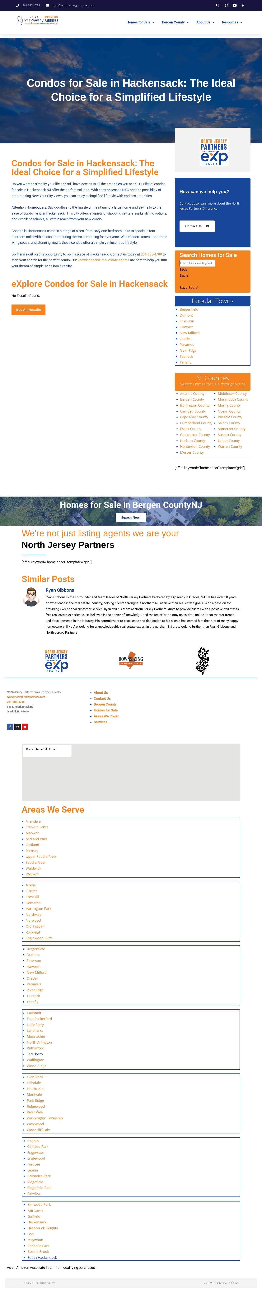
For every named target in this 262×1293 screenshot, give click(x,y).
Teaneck (186, 356)
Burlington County (194, 405)
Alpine (31, 885)
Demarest (33, 902)
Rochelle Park (38, 1245)
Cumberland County (196, 423)
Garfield (33, 1216)
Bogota (33, 1140)
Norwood (33, 920)
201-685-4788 (151, 254)
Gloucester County (195, 434)
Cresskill (32, 896)
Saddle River (36, 862)
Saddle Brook (38, 1251)
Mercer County (192, 452)
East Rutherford (39, 1018)
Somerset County (232, 428)
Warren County (230, 446)
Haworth (187, 327)
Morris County (229, 405)
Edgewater (35, 1152)
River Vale (35, 1112)
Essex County (190, 428)
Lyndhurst (35, 1030)
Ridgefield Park (39, 1187)
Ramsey (32, 850)
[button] (218, 5)
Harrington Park (38, 908)
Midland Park (36, 839)
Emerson (187, 321)
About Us (203, 22)
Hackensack (36, 1222)
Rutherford (35, 1048)
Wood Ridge (36, 1065)
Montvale (34, 1094)
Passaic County (230, 417)
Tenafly (185, 362)
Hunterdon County (195, 446)
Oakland (32, 844)
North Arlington (39, 1042)
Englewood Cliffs (39, 938)
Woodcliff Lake (39, 1129)
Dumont (186, 315)
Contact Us (193, 226)
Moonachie (36, 1036)
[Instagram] (17, 727)
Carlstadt (34, 1013)
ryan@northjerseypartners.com (26, 696)
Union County (229, 440)
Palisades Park (39, 1176)
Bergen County (173, 22)
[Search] (184, 282)
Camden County (193, 411)
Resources (230, 22)
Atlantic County (192, 393)
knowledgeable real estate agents (103, 260)
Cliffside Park (37, 1146)
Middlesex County (232, 393)
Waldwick (33, 868)
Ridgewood (36, 1106)
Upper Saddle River (41, 856)
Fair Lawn (35, 1210)
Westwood (35, 1124)
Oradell (186, 338)
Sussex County (229, 434)
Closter (31, 891)
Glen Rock (35, 1077)
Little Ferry (35, 1024)
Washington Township (45, 1118)
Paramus (187, 344)
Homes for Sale (138, 22)
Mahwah (33, 833)
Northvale (34, 914)
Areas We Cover (106, 716)
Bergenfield (189, 309)
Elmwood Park (39, 1204)
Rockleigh (33, 932)
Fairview (33, 1193)
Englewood (36, 1158)
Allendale (33, 821)
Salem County (229, 423)
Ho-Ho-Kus (35, 1088)
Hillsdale (34, 1082)
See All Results (28, 310)
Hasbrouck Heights (42, 1228)
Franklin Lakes (37, 827)
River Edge (188, 350)
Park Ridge (35, 1100)
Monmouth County (233, 399)
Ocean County (229, 411)
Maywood (35, 1239)
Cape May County (194, 417)
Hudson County (192, 440)
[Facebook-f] (10, 727)
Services (100, 722)
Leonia (32, 1170)
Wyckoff (32, 874)
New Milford (190, 332)
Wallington (35, 1060)
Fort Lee (33, 1164)
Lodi (30, 1233)
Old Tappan (35, 926)
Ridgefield (35, 1182)
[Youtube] (25, 727)
